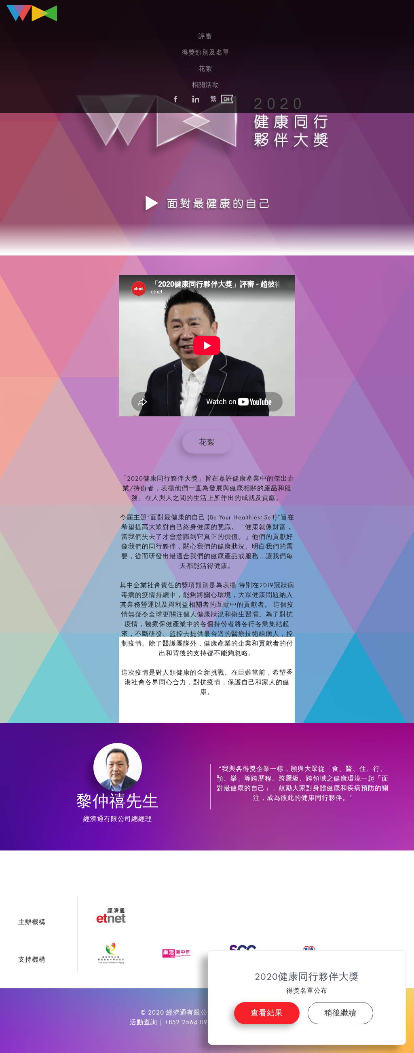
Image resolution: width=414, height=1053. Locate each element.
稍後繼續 (340, 1013)
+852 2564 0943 (190, 1022)
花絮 (207, 442)
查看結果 (267, 1013)
